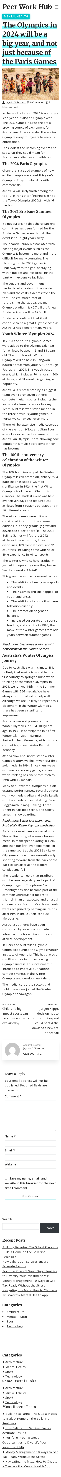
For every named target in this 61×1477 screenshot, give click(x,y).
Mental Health (16, 16)
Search (7, 1219)
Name (10, 1136)
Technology (15, 1326)
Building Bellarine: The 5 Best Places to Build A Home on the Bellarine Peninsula (30, 1252)
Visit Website (32, 1054)
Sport (11, 1321)
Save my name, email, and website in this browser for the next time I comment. (30, 1183)
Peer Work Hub (27, 7)
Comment (13, 1096)
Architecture (15, 1312)
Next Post (53, 1004)
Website (10, 1164)
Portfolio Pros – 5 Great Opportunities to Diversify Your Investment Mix (24, 1442)
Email (10, 1150)
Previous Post (9, 1004)
